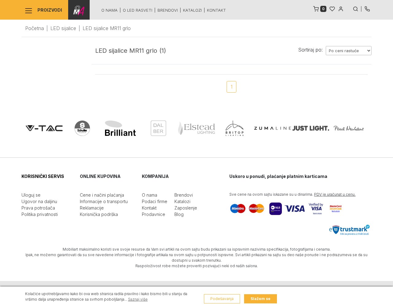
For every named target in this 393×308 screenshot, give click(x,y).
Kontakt (216, 10)
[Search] (357, 8)
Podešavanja (222, 298)
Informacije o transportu (104, 201)
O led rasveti (137, 10)
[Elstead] (196, 128)
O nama (109, 10)
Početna (34, 28)
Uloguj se (31, 195)
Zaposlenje (185, 207)
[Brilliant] (120, 128)
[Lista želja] (332, 8)
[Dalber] (158, 128)
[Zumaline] (272, 128)
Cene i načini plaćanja (102, 195)
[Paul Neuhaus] (348, 128)
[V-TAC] (44, 128)
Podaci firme (154, 201)
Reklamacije (92, 207)
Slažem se (260, 298)
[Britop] (234, 128)
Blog (179, 214)
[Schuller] (82, 128)
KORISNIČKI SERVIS (42, 176)
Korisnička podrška (99, 214)
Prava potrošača (38, 207)
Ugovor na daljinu (39, 201)
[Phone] (367, 8)
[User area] (341, 8)
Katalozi (192, 10)
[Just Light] (310, 128)
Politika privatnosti (39, 214)
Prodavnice (153, 214)
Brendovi (168, 10)
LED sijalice (63, 28)
